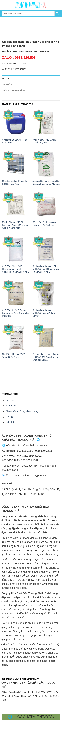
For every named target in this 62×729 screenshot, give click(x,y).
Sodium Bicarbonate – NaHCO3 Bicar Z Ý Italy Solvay (43, 313)
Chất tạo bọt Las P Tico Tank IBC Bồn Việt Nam (15, 182)
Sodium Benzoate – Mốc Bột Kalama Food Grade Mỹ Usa (46, 182)
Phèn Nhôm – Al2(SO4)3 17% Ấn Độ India (44, 141)
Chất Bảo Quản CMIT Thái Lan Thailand (14, 141)
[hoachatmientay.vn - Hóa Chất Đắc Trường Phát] (31, 5)
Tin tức (9, 417)
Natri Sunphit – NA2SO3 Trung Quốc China (13, 355)
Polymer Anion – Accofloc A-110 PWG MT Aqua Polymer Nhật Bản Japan (45, 357)
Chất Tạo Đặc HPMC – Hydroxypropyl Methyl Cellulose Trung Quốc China (15, 269)
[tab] (31, 78)
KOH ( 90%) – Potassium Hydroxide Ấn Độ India (44, 223)
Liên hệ (9, 422)
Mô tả (5, 78)
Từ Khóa (7, 84)
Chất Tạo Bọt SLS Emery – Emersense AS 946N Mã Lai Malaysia (15, 313)
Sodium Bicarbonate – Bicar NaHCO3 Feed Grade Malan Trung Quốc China (45, 269)
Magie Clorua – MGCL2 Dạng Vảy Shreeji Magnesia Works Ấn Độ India (15, 225)
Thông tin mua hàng (14, 90)
